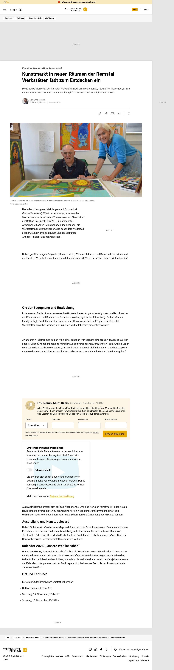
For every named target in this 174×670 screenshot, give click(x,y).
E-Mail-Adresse (111, 420)
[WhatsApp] (96, 649)
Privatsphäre (47, 656)
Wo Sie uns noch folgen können (134, 649)
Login (146, 9)
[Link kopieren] (99, 114)
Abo (134, 9)
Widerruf (145, 660)
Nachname (83, 420)
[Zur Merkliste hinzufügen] (128, 114)
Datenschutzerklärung (62, 496)
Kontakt (145, 656)
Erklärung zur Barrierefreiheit (113, 656)
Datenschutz (78, 656)
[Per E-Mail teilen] (112, 114)
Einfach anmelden (115, 433)
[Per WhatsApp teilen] (119, 114)
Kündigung (134, 656)
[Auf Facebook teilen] (106, 114)
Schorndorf (9, 18)
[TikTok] (101, 649)
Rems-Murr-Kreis (35, 18)
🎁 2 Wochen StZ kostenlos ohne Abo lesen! (76, 2)
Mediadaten (91, 656)
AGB (67, 656)
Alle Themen (49, 18)
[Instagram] (90, 649)
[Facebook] (107, 649)
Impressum (133, 660)
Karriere (59, 656)
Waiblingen (21, 18)
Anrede (28, 420)
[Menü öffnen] (4, 9)
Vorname (56, 420)
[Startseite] (7, 638)
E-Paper (13, 9)
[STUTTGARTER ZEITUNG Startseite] (76, 9)
